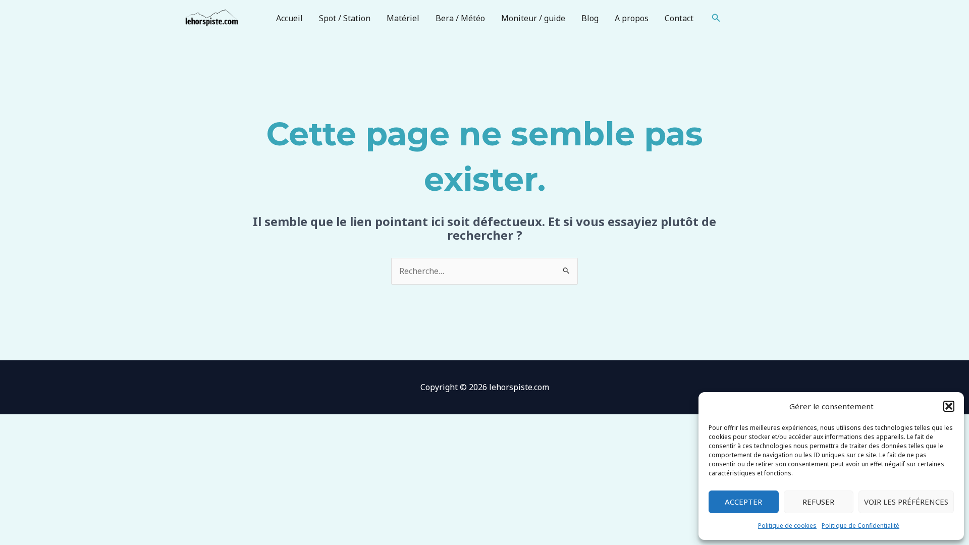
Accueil (289, 18)
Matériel (403, 18)
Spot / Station (344, 18)
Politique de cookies (787, 525)
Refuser (818, 502)
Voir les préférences (906, 502)
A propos (632, 18)
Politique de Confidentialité (860, 525)
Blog (590, 18)
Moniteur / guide (533, 18)
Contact (679, 18)
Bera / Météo (460, 18)
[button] (949, 406)
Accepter (743, 502)
